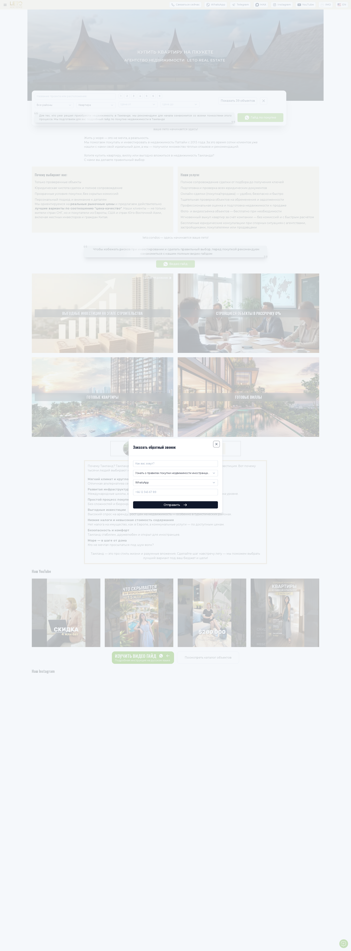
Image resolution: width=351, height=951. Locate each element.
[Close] (216, 444)
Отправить (172, 504)
